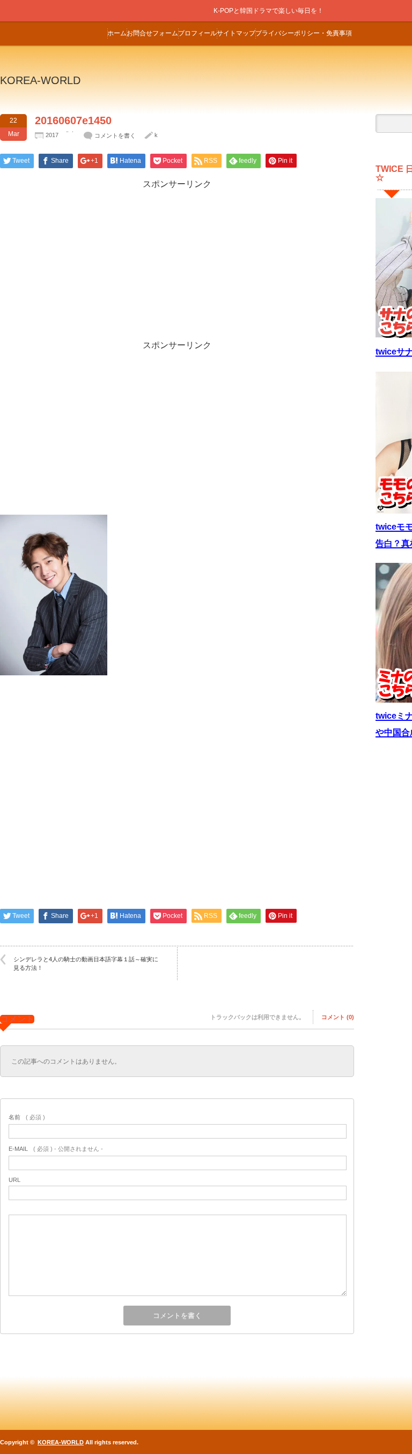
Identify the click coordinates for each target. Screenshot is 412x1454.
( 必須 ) (27, 1117)
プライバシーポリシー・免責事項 (303, 33)
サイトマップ (236, 33)
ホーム (117, 33)
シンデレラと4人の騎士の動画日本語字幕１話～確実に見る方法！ (85, 963)
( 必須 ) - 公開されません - (56, 1149)
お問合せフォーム (152, 33)
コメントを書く (115, 135)
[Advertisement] (177, 265)
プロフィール (197, 33)
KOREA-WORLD (40, 80)
